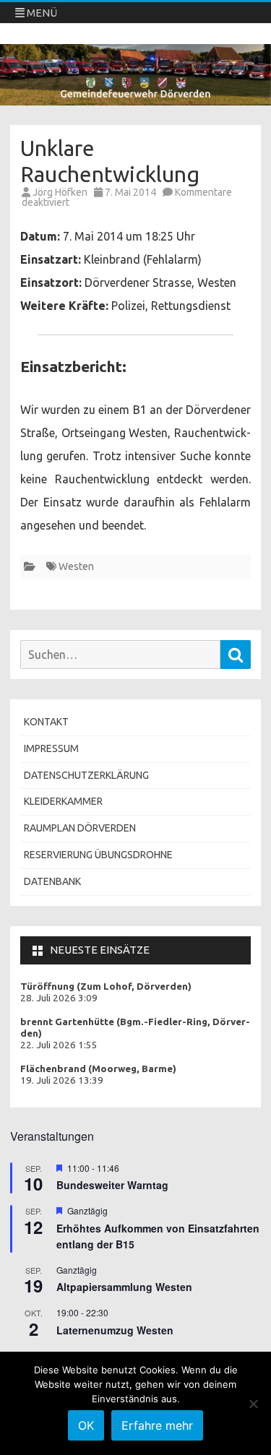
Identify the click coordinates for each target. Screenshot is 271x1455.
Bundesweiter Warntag (112, 1185)
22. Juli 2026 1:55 (59, 1045)
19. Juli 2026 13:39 (61, 1080)
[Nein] (253, 1403)
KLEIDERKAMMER (63, 801)
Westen (76, 566)
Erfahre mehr (157, 1425)
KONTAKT (46, 722)
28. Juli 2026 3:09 (59, 998)
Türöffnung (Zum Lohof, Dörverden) (106, 986)
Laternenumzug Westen (114, 1330)
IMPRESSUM (51, 748)
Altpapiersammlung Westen (124, 1286)
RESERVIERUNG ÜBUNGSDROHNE (98, 854)
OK (86, 1425)
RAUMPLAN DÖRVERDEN (80, 828)
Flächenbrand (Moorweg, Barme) (98, 1068)
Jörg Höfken (60, 192)
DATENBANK (52, 881)
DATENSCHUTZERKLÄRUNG (86, 775)
